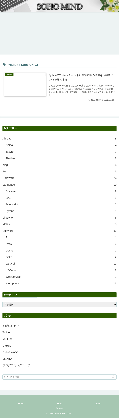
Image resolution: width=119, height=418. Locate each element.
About (98, 403)
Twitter (6, 332)
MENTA (7, 358)
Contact (59, 408)
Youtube (7, 339)
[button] (113, 377)
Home (21, 403)
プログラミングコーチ (16, 365)
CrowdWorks (10, 352)
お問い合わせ (10, 325)
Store (59, 403)
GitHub (6, 345)
